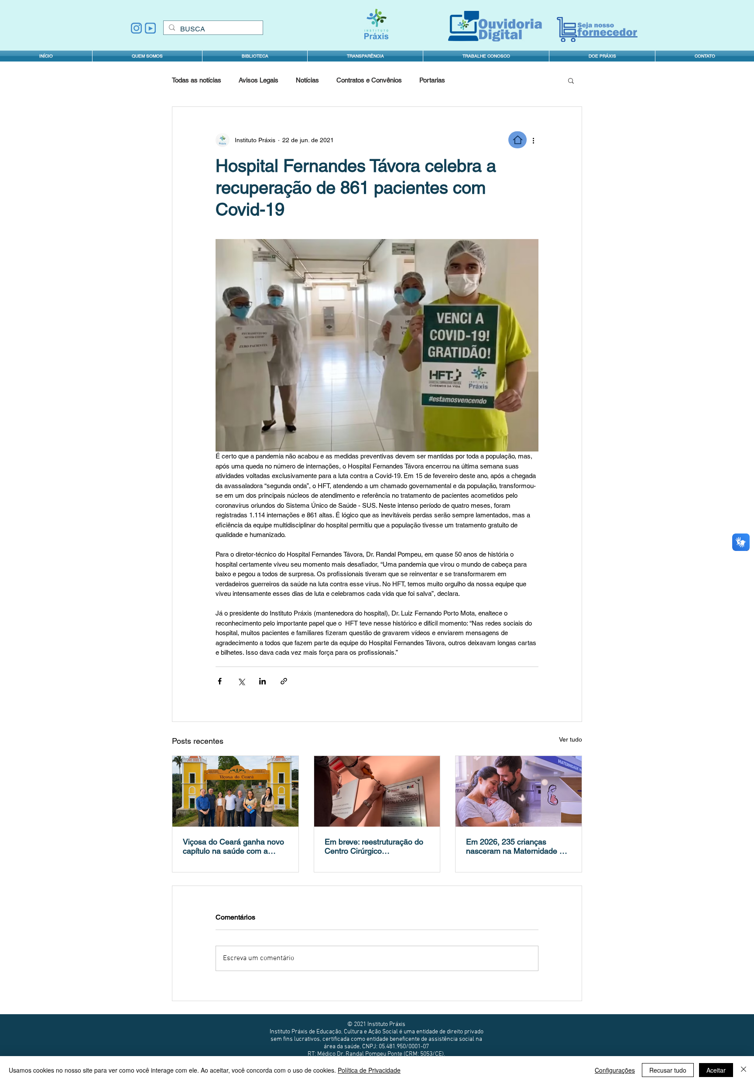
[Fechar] (743, 1070)
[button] (365, 56)
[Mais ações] (533, 140)
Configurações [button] (615, 1070)
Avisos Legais (258, 80)
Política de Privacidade (369, 1070)
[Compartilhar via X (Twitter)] (241, 681)
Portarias (432, 80)
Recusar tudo (667, 1070)
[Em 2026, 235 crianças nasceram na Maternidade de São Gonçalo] (519, 791)
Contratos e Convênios (369, 80)
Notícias (307, 80)
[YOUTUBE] (150, 28)
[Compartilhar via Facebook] (220, 681)
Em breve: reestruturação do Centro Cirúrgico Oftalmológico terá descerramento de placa (374, 846)
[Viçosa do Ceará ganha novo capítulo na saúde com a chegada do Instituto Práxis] (235, 791)
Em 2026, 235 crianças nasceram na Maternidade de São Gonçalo (517, 846)
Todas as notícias (196, 80)
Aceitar (716, 1070)
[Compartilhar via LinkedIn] (262, 681)
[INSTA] (136, 28)
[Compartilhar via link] (284, 681)
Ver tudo (570, 739)
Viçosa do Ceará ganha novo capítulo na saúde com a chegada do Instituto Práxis (233, 846)
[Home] (517, 139)
